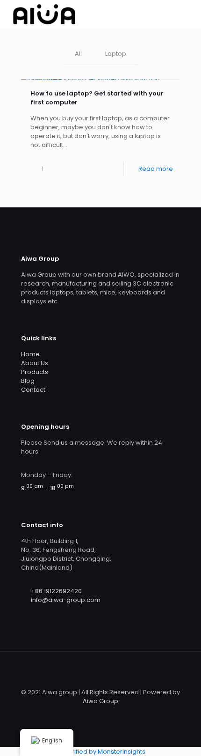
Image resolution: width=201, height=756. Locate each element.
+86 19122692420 (56, 591)
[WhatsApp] (81, 714)
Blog (28, 380)
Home (30, 354)
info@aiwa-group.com (65, 599)
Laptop (115, 53)
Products (34, 371)
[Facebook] (94, 714)
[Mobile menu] (188, 14)
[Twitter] (107, 714)
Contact (33, 389)
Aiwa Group (100, 701)
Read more (155, 168)
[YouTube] (119, 714)
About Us (34, 363)
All (78, 53)
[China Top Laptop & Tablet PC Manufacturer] (44, 14)
